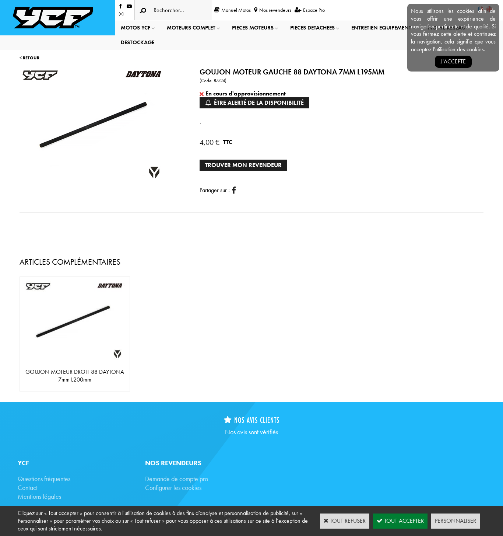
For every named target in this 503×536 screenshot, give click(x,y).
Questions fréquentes (44, 478)
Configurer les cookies (173, 487)
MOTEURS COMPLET (191, 27)
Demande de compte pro (176, 478)
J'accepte (453, 61)
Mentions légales (39, 496)
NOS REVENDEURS (173, 463)
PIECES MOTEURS (253, 27)
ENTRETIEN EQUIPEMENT (381, 27)
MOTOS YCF (135, 27)
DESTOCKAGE (137, 42)
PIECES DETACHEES (312, 27)
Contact (28, 487)
